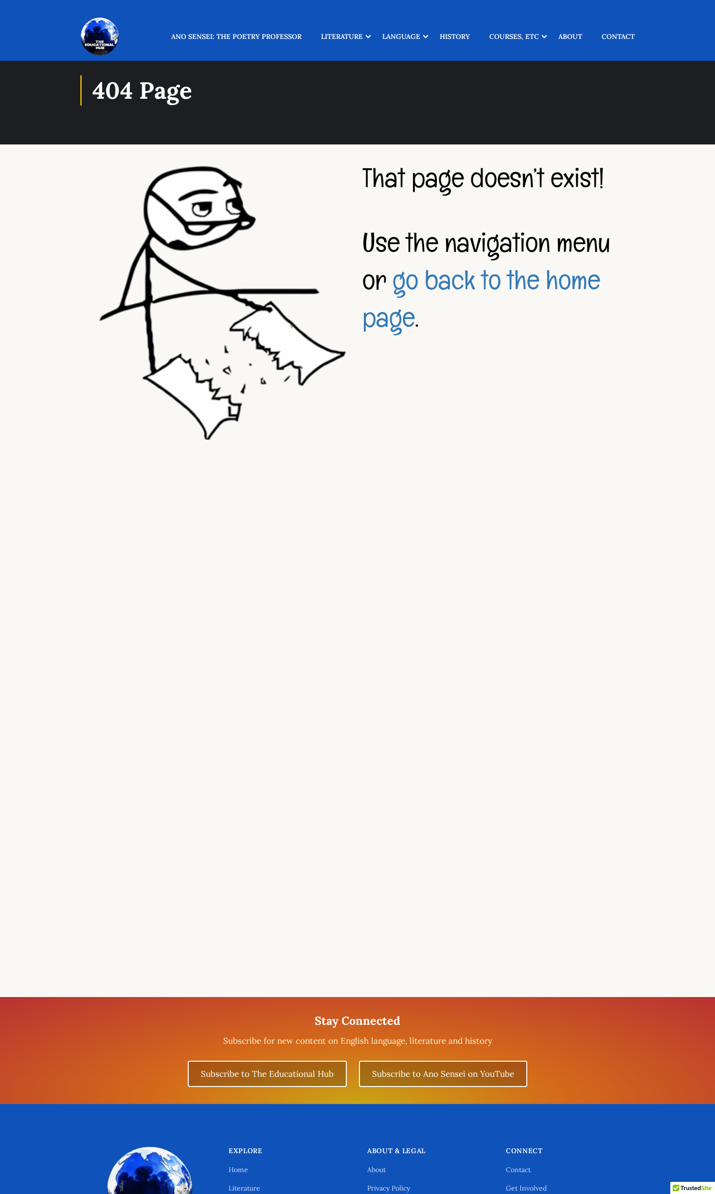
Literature (342, 36)
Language (401, 36)
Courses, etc (514, 36)
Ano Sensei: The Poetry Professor (236, 36)
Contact (618, 36)
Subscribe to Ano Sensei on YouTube (443, 1074)
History (455, 36)
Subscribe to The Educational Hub (267, 1074)
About (570, 36)
